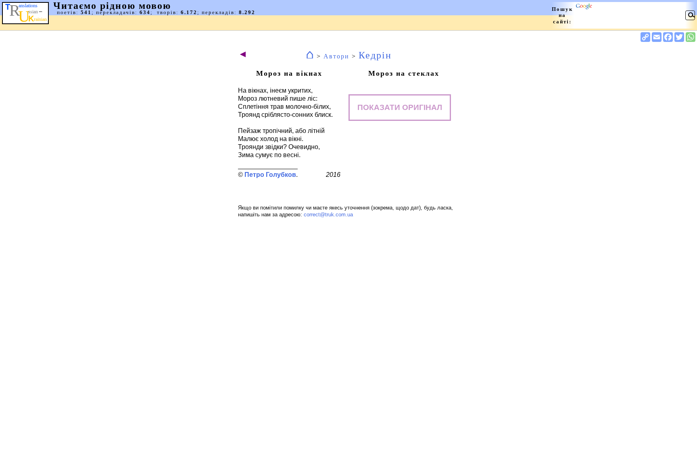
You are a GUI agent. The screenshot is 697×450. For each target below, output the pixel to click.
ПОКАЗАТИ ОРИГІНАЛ (399, 107)
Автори (336, 56)
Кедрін (375, 55)
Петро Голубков (270, 174)
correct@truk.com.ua (328, 215)
